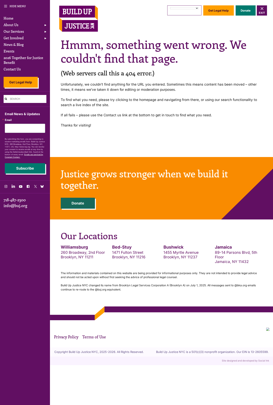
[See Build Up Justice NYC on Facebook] (28, 187)
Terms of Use (94, 336)
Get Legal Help (20, 82)
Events (9, 51)
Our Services (14, 31)
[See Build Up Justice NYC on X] (35, 187)
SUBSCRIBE (25, 168)
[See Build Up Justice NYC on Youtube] (20, 187)
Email (8, 120)
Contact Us (12, 69)
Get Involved (14, 38)
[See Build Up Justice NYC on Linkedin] (13, 187)
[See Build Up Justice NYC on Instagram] (6, 187)
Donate (246, 10)
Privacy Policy (66, 336)
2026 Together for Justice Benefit (23, 60)
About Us (11, 24)
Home (8, 18)
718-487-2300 (15, 199)
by (245, 360)
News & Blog (14, 44)
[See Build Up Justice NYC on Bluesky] (43, 187)
